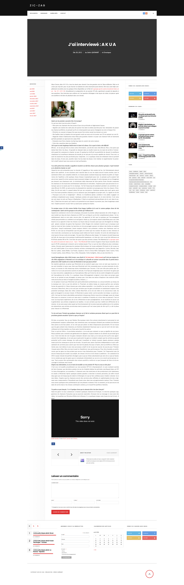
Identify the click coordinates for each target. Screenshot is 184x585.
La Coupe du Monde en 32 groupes (136, 179)
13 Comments (36, 555)
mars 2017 (32, 113)
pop (140, 188)
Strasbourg (142, 190)
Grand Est (134, 177)
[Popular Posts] (29, 526)
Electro (151, 175)
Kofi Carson (67, 438)
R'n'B (154, 188)
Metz (143, 183)
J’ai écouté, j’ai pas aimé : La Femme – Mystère (42, 551)
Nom (52, 500)
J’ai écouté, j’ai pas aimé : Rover (43, 533)
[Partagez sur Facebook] (53, 443)
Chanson (141, 173)
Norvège (150, 186)
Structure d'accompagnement (69, 554)
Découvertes (34, 13)
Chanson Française (148, 173)
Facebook (146, 93)
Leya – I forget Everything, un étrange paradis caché (146, 156)
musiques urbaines (143, 186)
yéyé (146, 192)
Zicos (63, 551)
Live (151, 181)
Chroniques (43, 13)
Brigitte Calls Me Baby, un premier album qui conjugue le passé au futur (147, 126)
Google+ (132, 98)
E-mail (76, 500)
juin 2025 (32, 89)
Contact (63, 13)
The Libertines (132, 192)
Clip (137, 175)
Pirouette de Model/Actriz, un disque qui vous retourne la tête (147, 116)
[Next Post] (71, 454)
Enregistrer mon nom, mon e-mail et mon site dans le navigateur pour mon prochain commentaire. (76, 507)
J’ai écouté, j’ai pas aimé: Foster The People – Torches (43, 541)
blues (145, 171)
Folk (130, 177)
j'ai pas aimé (149, 177)
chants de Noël (132, 175)
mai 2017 (32, 108)
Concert (146, 175)
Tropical (142, 192)
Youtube (146, 98)
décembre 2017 (34, 98)
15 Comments (36, 536)
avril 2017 (32, 110)
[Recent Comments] (34, 526)
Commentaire (55, 482)
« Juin (95, 549)
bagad (141, 171)
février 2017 (33, 115)
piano (130, 188)
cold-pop (142, 175)
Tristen (137, 192)
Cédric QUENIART (93, 52)
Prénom (63, 539)
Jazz (154, 177)
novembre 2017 (34, 101)
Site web (98, 500)
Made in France (137, 183)
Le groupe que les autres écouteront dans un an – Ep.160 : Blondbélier (146, 136)
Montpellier (147, 183)
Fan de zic (64, 552)
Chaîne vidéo (53, 13)
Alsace (130, 171)
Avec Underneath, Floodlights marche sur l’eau (145, 146)
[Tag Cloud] (38, 526)
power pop (144, 188)
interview (143, 177)
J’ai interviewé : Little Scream (94, 257)
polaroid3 (135, 188)
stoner (137, 190)
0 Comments (141, 119)
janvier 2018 (33, 96)
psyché (149, 188)
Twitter (132, 93)
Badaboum (135, 171)
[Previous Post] (58, 454)
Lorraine (131, 183)
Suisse (147, 190)
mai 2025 (32, 91)
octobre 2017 (33, 103)
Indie (139, 177)
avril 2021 (32, 93)
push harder (55, 438)
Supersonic (152, 190)
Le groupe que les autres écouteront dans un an (139, 181)
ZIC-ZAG (38, 5)
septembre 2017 (34, 106)
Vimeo (75, 438)
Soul (133, 190)
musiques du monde (133, 186)
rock (130, 190)
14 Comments (36, 546)
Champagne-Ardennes (133, 173)
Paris (154, 186)
